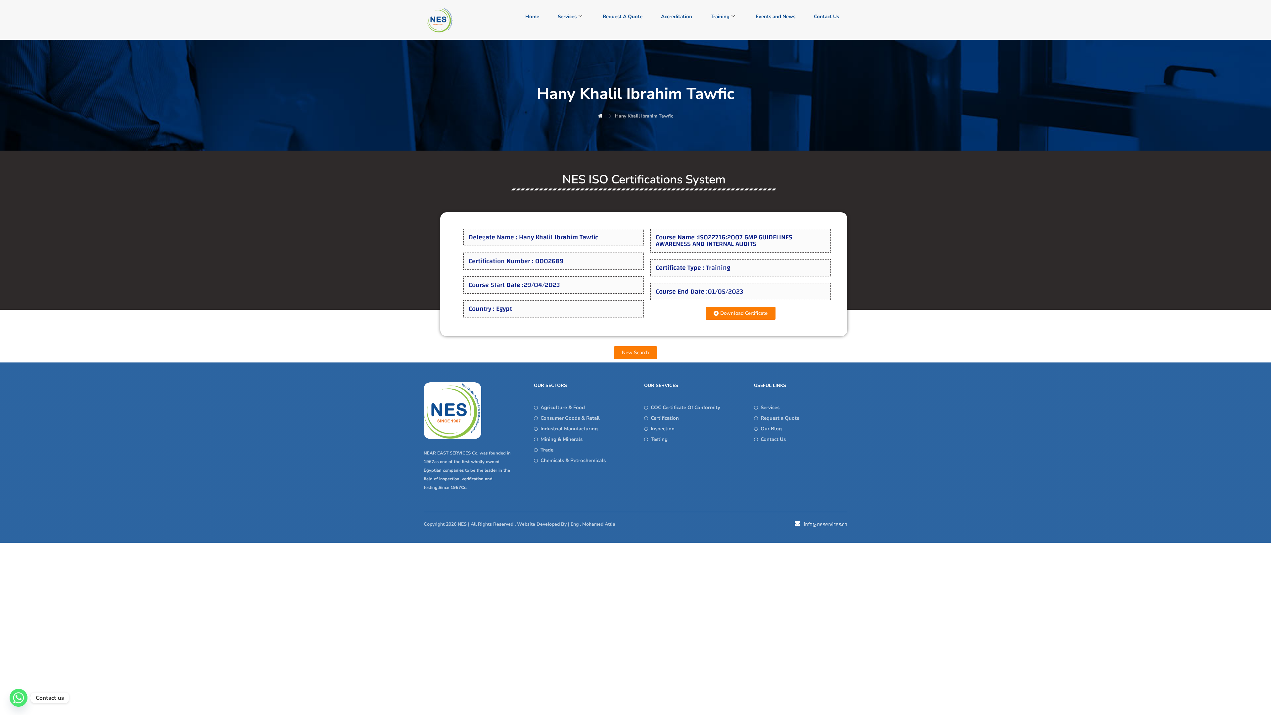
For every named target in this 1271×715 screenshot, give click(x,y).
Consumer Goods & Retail (570, 418)
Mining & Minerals (562, 439)
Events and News (775, 16)
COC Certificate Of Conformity (685, 407)
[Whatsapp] (18, 698)
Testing (659, 439)
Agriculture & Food (563, 407)
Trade (547, 450)
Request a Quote (780, 418)
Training (720, 16)
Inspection (663, 428)
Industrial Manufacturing (569, 428)
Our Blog (771, 428)
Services (567, 16)
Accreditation (676, 16)
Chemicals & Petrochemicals (573, 460)
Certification (665, 418)
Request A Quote (622, 16)
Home (532, 16)
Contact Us (826, 16)
